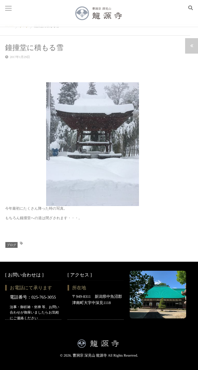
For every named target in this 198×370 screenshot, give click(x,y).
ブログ (11, 245)
